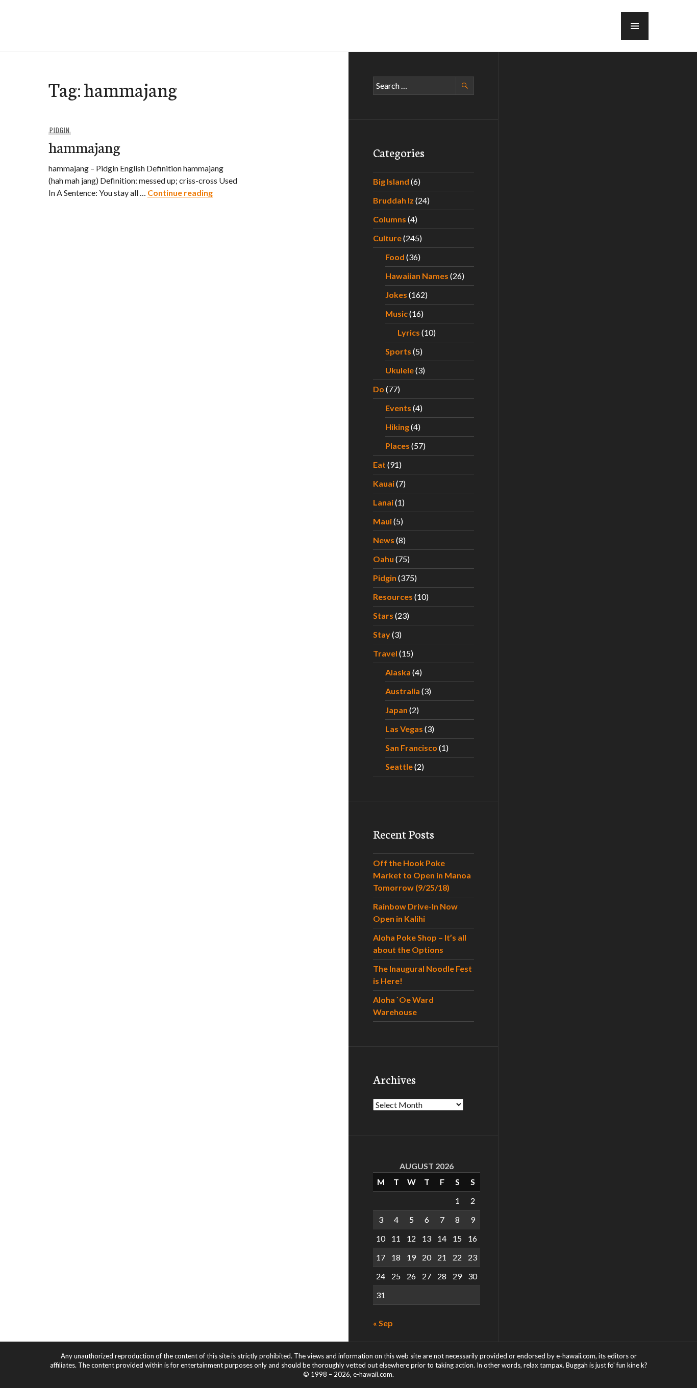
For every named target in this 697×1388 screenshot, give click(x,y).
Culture (387, 238)
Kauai (383, 483)
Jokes (396, 294)
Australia (402, 691)
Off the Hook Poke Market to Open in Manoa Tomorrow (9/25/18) (422, 875)
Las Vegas (404, 729)
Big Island (391, 181)
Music (396, 313)
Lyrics (408, 332)
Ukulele (399, 370)
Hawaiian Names (417, 276)
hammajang (84, 146)
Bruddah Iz (393, 200)
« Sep (383, 1323)
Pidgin (59, 130)
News (383, 540)
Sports (398, 351)
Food (395, 257)
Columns (389, 219)
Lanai (383, 502)
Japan (396, 710)
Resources (393, 596)
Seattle (399, 766)
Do (378, 389)
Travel (385, 653)
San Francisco (411, 747)
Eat (379, 464)
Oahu (383, 559)
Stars (383, 615)
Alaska (398, 672)
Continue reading (180, 192)
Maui (382, 521)
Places (397, 445)
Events (398, 408)
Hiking (397, 427)
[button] (635, 26)
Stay (381, 634)
